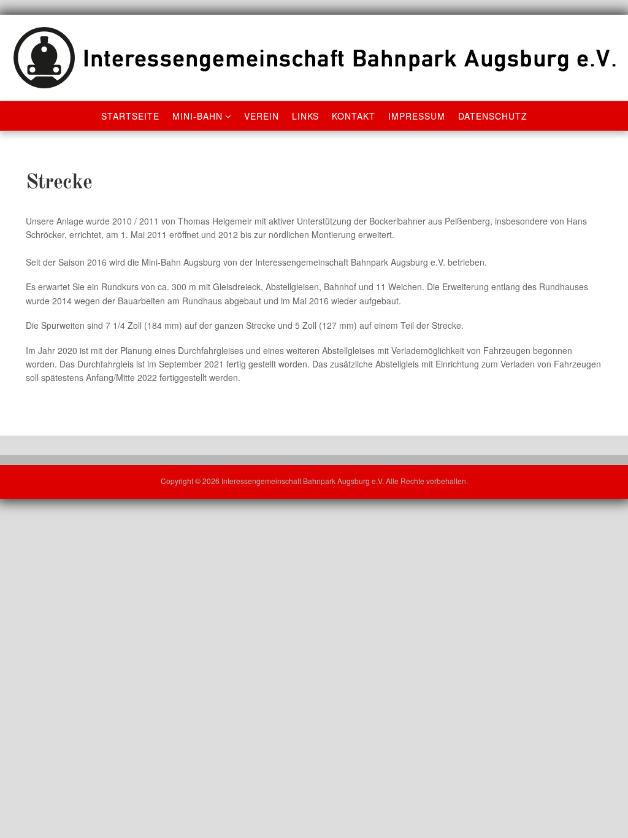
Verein (261, 116)
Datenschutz (492, 116)
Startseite (130, 116)
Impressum (416, 116)
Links (305, 116)
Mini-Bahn (197, 116)
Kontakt (353, 116)
